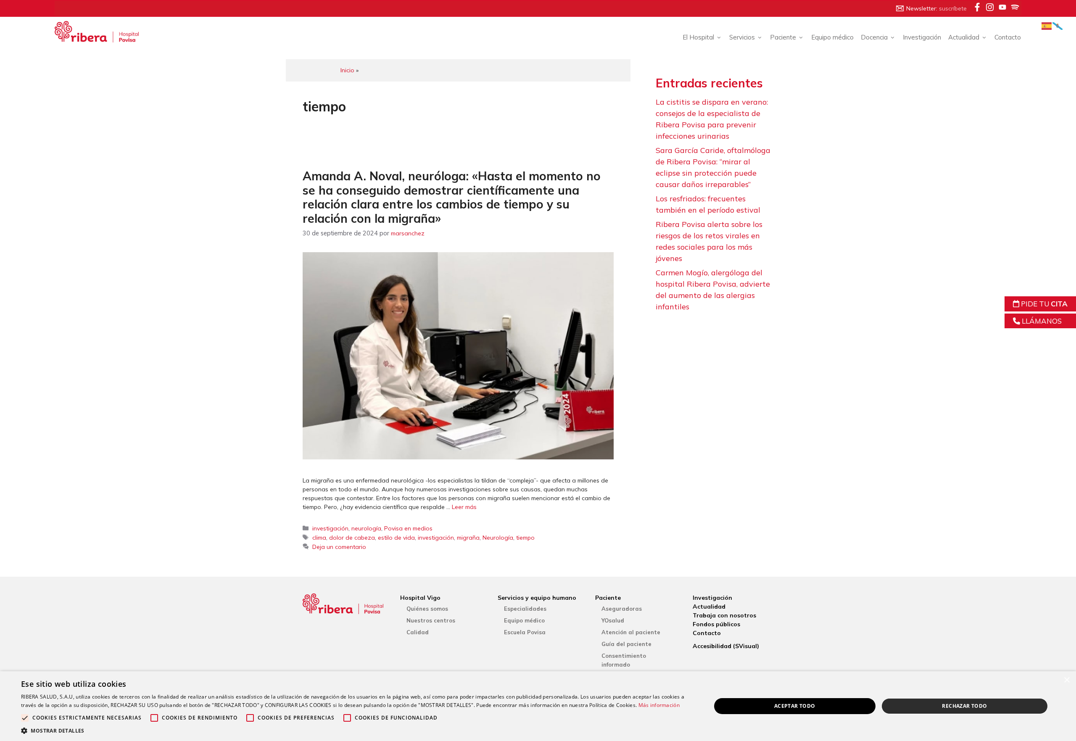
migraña (468, 537)
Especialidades (525, 608)
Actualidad (709, 606)
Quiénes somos (427, 608)
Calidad (417, 632)
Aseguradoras (621, 608)
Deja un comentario (339, 547)
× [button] (1066, 680)
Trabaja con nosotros (724, 615)
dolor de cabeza (352, 537)
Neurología (498, 537)
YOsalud (612, 620)
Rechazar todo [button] (964, 705)
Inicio (347, 70)
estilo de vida (396, 537)
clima (319, 537)
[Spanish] (1047, 25)
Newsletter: (936, 8)
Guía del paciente (626, 644)
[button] (356, 730)
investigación (330, 528)
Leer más (464, 507)
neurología (366, 528)
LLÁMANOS (1041, 320)
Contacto (1007, 37)
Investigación (922, 37)
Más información (659, 705)
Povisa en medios (408, 528)
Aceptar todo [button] (794, 705)
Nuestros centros (430, 620)
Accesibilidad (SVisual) (726, 646)
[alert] (538, 706)
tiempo (525, 537)
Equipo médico (832, 37)
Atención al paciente (630, 632)
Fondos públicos (716, 624)
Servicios (742, 37)
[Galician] (1057, 25)
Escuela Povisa (525, 632)
